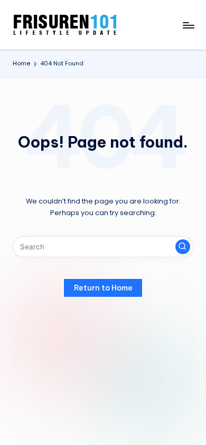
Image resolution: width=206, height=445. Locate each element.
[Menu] (188, 25)
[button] (182, 246)
